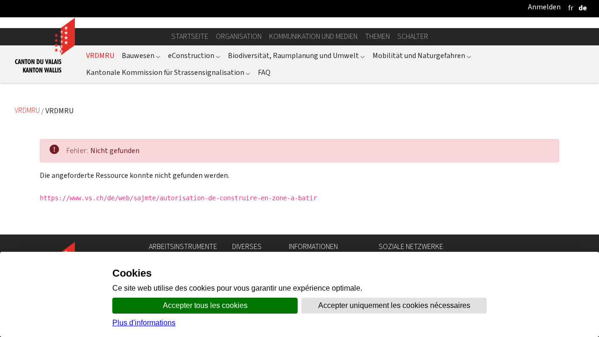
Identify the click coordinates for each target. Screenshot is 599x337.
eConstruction (194, 55)
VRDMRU (100, 55)
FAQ (264, 72)
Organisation (239, 36)
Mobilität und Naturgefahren (422, 55)
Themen (377, 36)
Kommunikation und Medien (313, 36)
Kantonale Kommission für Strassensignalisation (168, 72)
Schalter (412, 36)
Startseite (189, 36)
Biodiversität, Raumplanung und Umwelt (296, 55)
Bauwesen (141, 55)
